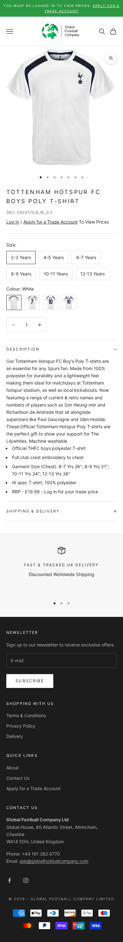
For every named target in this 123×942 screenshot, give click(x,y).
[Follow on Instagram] (26, 880)
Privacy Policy (20, 726)
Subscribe (29, 680)
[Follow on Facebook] (9, 880)
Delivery (14, 736)
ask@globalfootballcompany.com (54, 861)
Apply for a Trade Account (33, 788)
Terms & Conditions (26, 715)
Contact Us (17, 778)
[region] (61, 570)
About (12, 767)
